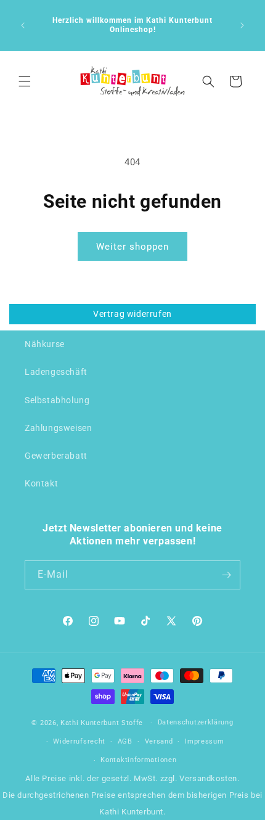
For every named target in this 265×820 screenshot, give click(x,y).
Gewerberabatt (56, 456)
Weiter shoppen (132, 246)
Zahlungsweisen (58, 428)
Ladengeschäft (56, 372)
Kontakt (41, 483)
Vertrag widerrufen (132, 314)
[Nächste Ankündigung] (242, 25)
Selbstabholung (57, 400)
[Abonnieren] (226, 574)
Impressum (204, 741)
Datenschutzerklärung (196, 722)
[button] (24, 81)
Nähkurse (45, 344)
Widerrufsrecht (79, 741)
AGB (125, 741)
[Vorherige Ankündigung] (22, 25)
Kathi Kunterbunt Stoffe (102, 723)
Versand (159, 741)
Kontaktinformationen (138, 760)
